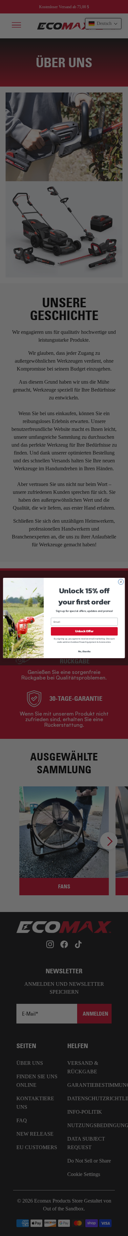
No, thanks (84, 651)
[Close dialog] (121, 582)
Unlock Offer (84, 631)
